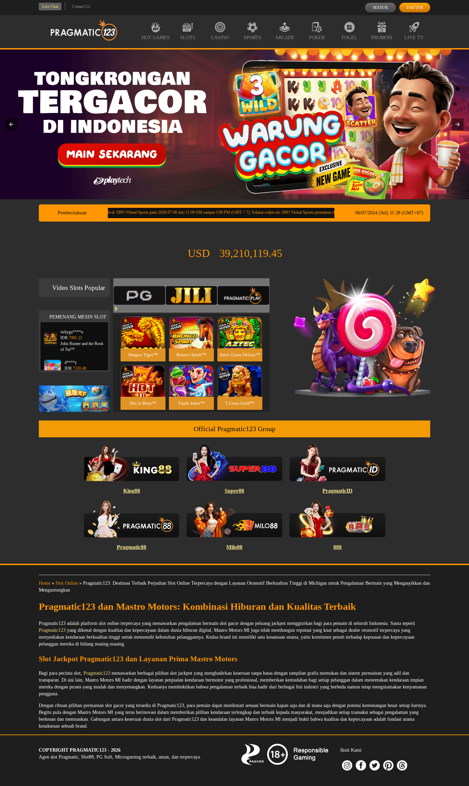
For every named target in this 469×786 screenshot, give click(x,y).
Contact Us (81, 6)
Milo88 (234, 547)
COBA (142, 324)
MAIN (143, 339)
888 (337, 547)
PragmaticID (337, 490)
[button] (11, 124)
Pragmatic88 (131, 547)
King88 (131, 490)
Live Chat (50, 6)
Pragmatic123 (52, 630)
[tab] (139, 295)
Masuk (380, 7)
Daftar (415, 7)
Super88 (234, 490)
